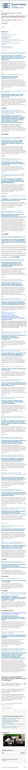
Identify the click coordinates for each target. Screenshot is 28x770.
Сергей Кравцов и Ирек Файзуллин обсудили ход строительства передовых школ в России (13, 163)
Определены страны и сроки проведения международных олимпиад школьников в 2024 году (13, 636)
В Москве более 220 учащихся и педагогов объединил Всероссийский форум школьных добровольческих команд (13, 442)
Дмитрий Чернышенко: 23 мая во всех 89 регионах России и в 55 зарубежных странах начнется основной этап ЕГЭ (13, 354)
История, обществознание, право (8, 722)
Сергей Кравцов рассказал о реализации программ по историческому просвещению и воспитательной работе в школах (14, 566)
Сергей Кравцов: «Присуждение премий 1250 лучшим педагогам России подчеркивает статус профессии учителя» (13, 512)
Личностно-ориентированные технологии (14, 703)
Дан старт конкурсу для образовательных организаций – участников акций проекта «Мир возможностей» (13, 384)
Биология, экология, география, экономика (9, 727)
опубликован (7, 411)
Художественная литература (7, 47)
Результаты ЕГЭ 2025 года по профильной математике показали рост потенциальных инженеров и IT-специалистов (13, 337)
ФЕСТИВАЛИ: (4, 33)
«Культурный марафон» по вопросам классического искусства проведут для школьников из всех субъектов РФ (12, 459)
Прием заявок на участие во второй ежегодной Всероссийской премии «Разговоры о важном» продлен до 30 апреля (12, 142)
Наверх (25, 767)
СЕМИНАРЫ (3, 44)
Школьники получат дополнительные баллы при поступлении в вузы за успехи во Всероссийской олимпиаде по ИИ (13, 478)
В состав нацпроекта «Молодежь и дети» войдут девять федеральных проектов (13, 529)
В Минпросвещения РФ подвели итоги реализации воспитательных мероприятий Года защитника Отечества (13, 216)
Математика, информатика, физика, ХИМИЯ (9, 721)
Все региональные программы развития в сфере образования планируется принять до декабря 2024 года (14, 494)
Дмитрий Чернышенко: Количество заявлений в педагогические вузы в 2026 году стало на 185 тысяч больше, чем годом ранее (13, 57)
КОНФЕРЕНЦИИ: (4, 38)
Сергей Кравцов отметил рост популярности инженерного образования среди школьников (13, 318)
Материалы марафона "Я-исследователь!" (10, 720)
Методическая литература (6, 46)
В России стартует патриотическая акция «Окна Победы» (13, 581)
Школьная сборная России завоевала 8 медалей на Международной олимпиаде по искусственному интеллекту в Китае (13, 303)
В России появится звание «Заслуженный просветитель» (13, 369)
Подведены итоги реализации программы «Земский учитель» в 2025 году (14, 199)
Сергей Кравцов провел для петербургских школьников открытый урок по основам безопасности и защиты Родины (13, 618)
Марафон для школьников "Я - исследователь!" (11, 718)
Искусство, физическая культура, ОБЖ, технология (11, 726)
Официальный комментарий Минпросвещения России (9, 77)
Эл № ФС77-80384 (4, 21)
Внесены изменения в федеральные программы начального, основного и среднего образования (12, 402)
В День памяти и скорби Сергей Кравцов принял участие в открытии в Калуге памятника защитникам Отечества (13, 547)
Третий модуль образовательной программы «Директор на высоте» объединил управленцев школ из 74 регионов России (12, 264)
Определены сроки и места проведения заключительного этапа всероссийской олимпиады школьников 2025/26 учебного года (13, 241)
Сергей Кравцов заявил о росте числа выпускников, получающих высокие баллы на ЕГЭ (12, 95)
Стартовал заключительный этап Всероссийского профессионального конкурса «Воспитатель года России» (12, 284)
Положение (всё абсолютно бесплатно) (8, 719)
